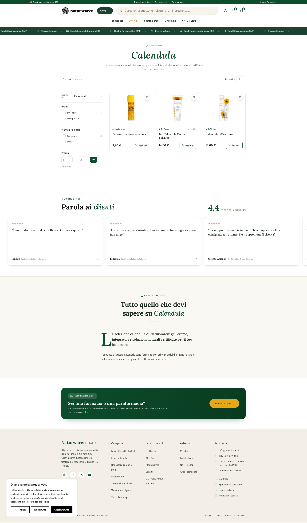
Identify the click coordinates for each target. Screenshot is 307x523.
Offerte (133, 20)
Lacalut (150, 471)
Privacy (208, 515)
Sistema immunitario (122, 483)
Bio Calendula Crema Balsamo (172, 136)
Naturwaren (79, 442)
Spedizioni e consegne (230, 484)
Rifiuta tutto (40, 509)
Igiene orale (117, 476)
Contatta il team (224, 403)
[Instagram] (64, 475)
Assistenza (220, 443)
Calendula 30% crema (219, 134)
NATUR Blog (189, 20)
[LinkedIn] (81, 475)
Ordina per (64, 95)
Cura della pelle (119, 458)
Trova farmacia (178, 2)
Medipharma (152, 465)
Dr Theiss (151, 451)
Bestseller (117, 20)
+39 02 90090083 (229, 456)
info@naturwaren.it (229, 450)
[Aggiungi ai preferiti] (147, 97)
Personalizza (20, 509)
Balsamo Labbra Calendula (129, 134)
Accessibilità (240, 515)
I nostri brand (187, 458)
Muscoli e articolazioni (123, 451)
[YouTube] (89, 475)
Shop (103, 10)
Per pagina (230, 79)
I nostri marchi (151, 20)
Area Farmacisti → (270, 2)
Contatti (223, 479)
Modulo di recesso (228, 495)
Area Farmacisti (188, 471)
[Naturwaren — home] (78, 10)
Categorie (117, 443)
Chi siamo (170, 20)
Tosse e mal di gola (121, 490)
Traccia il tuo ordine (142, 2)
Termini (227, 515)
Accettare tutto (61, 509)
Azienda (185, 443)
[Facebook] (73, 475)
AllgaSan (150, 458)
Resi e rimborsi (227, 490)
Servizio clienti (161, 2)
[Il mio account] (225, 10)
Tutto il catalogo (119, 497)
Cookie (218, 515)
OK (93, 159)
